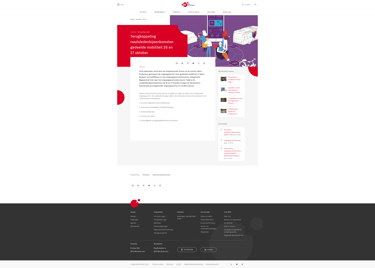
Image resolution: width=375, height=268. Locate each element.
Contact (210, 249)
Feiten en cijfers (206, 216)
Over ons (227, 216)
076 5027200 (188, 249)
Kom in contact (229, 226)
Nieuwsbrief (134, 226)
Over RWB (227, 212)
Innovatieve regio (160, 220)
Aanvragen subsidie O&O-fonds (186, 217)
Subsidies (180, 212)
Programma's (158, 212)
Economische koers (208, 223)
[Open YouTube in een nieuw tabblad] (236, 264)
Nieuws (144, 19)
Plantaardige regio (160, 226)
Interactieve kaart (207, 220)
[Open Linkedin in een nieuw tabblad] (231, 264)
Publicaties (134, 220)
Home (132, 19)
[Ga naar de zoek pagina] (256, 4)
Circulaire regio (159, 216)
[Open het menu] (118, 4)
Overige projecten (160, 233)
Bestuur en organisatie (232, 220)
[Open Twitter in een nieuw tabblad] (242, 264)
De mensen (228, 223)
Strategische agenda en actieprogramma (232, 231)
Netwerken (205, 232)
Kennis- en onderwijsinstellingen (208, 227)
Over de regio (205, 212)
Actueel (138, 19)
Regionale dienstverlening (161, 174)
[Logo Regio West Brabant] (188, 4)
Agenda (133, 223)
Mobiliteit (146, 174)
